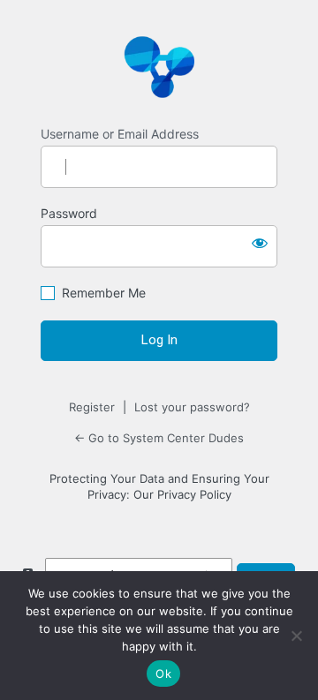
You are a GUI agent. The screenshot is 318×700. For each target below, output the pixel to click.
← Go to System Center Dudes (159, 438)
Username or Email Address (120, 133)
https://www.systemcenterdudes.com (159, 66)
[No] (296, 635)
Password (69, 213)
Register (92, 407)
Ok (163, 673)
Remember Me (104, 292)
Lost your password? (192, 407)
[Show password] (259, 242)
